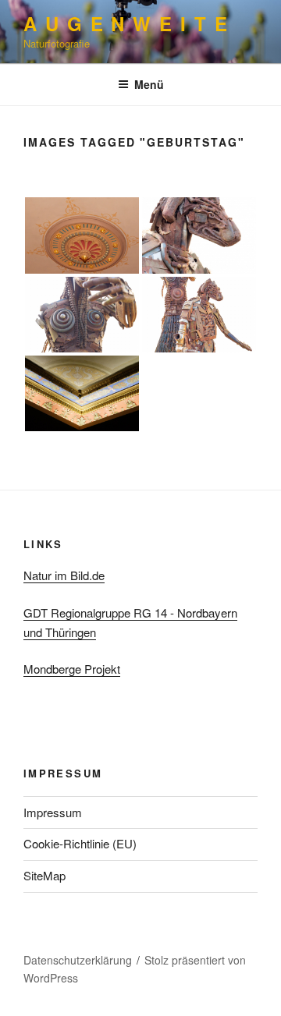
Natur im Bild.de (64, 575)
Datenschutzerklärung (77, 960)
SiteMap (44, 875)
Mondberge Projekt (71, 668)
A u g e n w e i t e (125, 23)
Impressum (52, 812)
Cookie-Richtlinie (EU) (80, 843)
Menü (149, 84)
